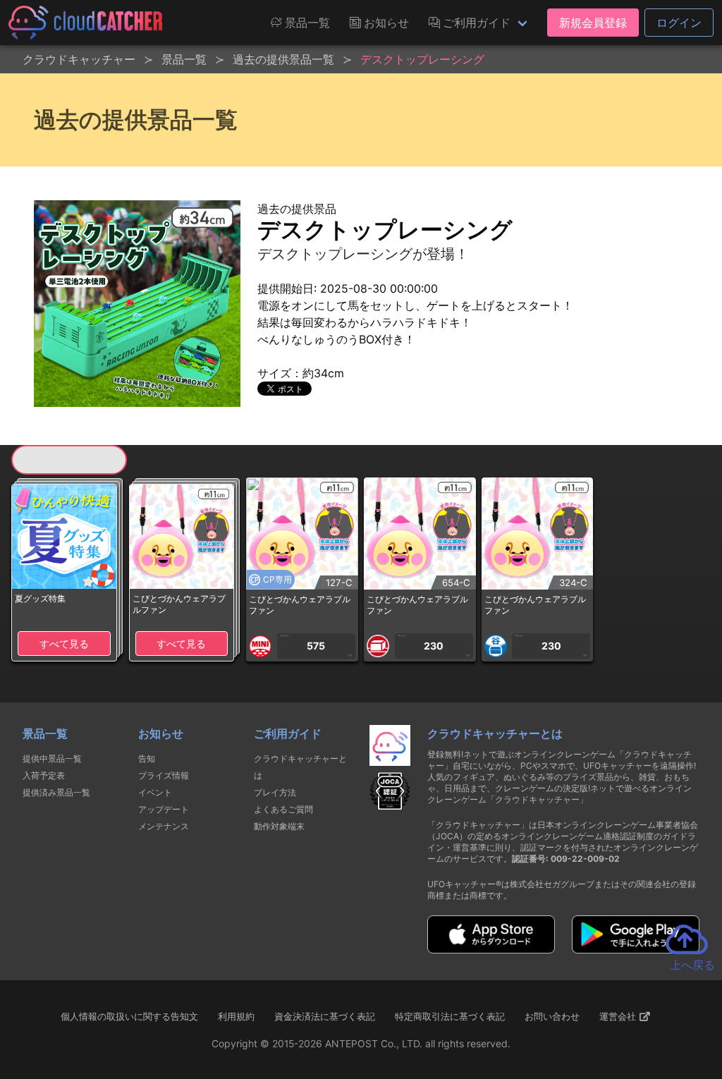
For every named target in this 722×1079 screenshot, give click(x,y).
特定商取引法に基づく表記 (450, 1016)
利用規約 (236, 1016)
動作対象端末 (279, 826)
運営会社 (619, 1016)
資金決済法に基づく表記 (324, 1016)
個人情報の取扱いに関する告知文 (129, 1016)
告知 (146, 758)
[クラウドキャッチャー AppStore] (491, 949)
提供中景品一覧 (52, 758)
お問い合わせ (552, 1016)
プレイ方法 (275, 792)
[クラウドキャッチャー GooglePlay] (635, 949)
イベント (155, 792)
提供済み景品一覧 (56, 792)
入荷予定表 (44, 775)
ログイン (679, 23)
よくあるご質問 (283, 809)
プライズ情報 (163, 775)
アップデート (163, 809)
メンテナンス (163, 826)
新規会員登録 (593, 23)
